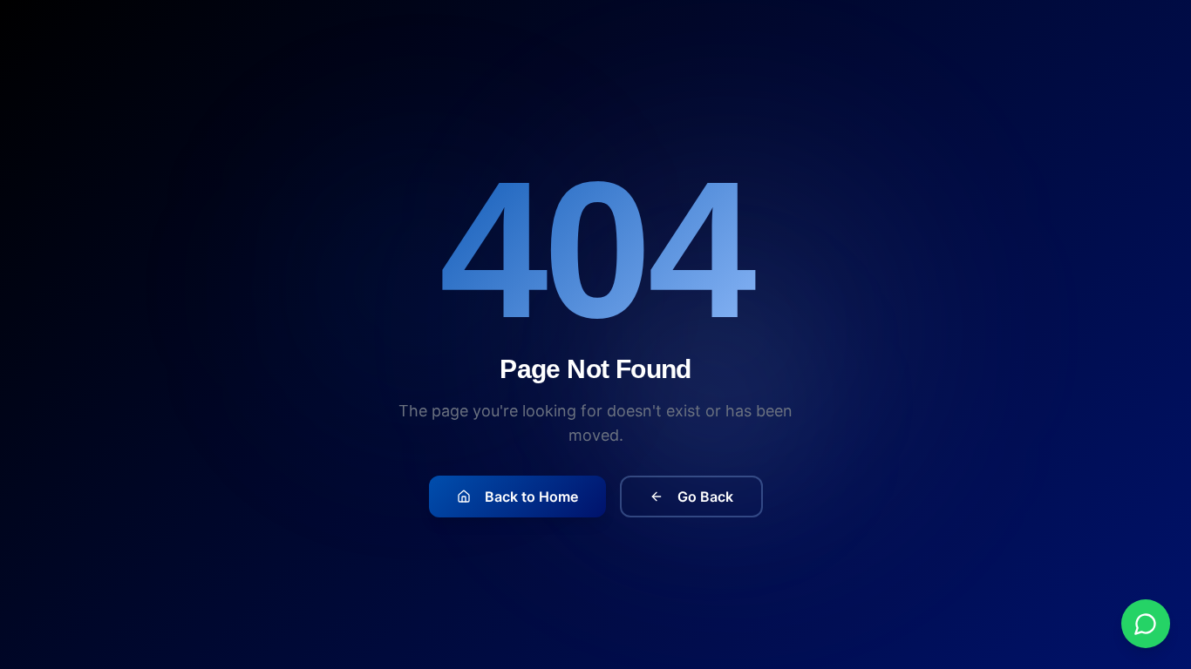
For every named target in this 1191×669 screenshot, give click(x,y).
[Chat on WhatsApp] (1145, 623)
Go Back (705, 496)
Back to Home (531, 496)
